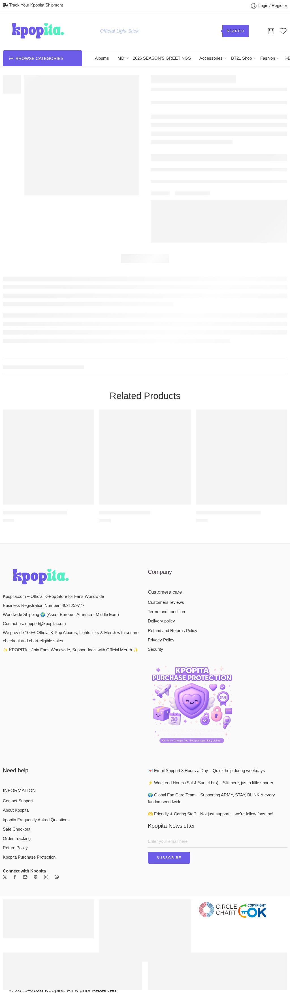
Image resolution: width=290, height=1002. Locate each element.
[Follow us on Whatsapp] (56, 876)
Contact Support (18, 801)
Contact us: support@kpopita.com (34, 623)
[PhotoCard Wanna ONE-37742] (241, 457)
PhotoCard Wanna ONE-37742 (228, 512)
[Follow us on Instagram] (46, 877)
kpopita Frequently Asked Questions (36, 820)
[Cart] (271, 31)
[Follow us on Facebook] (14, 877)
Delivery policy (161, 621)
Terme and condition (166, 611)
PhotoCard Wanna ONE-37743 (35, 512)
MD (121, 58)
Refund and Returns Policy (172, 630)
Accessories (211, 58)
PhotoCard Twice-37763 (124, 512)
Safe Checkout (16, 829)
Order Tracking (17, 838)
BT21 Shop (241, 58)
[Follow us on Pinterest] (35, 877)
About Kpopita (16, 810)
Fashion (267, 58)
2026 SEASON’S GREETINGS (162, 58)
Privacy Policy (161, 640)
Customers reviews (166, 602)
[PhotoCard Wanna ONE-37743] (48, 457)
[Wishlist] (85, 417)
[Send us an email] (25, 877)
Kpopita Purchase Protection (29, 857)
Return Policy (15, 848)
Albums (102, 58)
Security (155, 649)
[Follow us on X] (5, 877)
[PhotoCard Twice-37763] (144, 457)
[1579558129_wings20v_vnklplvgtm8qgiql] (81, 135)
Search (235, 31)
